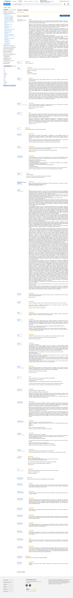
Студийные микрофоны (8, 17)
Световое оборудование (8, 49)
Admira (5, 77)
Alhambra (5, 81)
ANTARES (5, 73)
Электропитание (7, 62)
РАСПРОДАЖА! (7, 63)
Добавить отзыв (65, 15)
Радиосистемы (7, 14)
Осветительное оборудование (10, 54)
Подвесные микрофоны (8, 34)
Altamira (5, 83)
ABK (4, 68)
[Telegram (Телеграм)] (30, 585)
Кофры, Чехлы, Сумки (8, 52)
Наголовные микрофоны (8, 18)
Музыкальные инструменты (9, 45)
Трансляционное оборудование (10, 47)
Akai (4, 78)
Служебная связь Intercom (9, 60)
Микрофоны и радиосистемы (9, 13)
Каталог (6, 9)
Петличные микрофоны (8, 20)
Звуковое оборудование (8, 11)
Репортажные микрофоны (9, 29)
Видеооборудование (8, 51)
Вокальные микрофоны (8, 16)
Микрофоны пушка (8, 30)
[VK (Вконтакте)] (27, 585)
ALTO (4, 72)
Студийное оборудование (9, 48)
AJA (4, 69)
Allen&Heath (5, 82)
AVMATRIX (5, 74)
